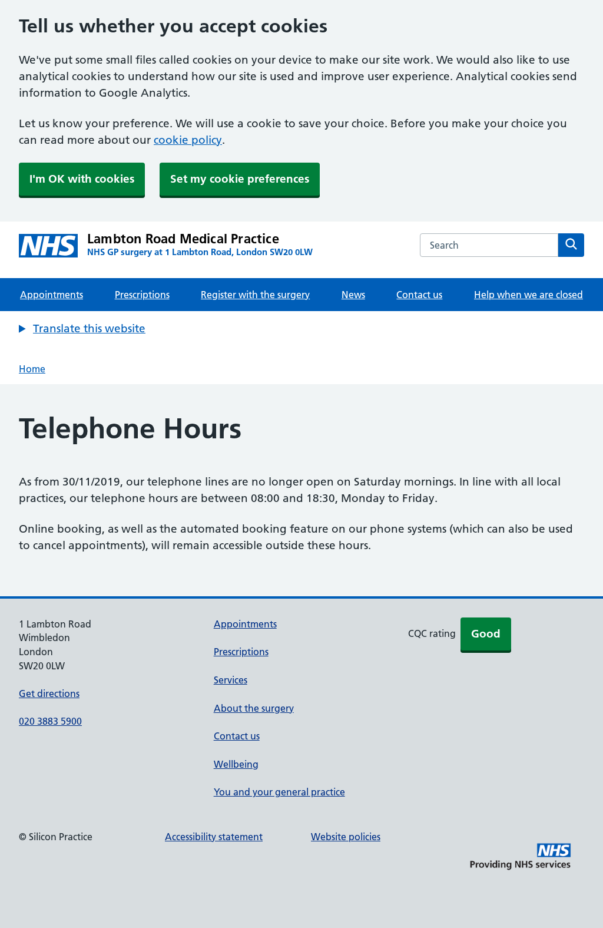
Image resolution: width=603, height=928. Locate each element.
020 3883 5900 (50, 721)
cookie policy (188, 140)
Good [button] (486, 633)
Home (32, 369)
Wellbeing (236, 764)
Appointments (51, 294)
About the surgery (254, 708)
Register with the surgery (255, 294)
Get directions (49, 693)
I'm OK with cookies (81, 179)
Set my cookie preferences (239, 179)
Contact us (419, 294)
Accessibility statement (214, 837)
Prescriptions (142, 294)
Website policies (345, 837)
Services (230, 680)
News (353, 294)
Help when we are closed (528, 294)
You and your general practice (279, 792)
